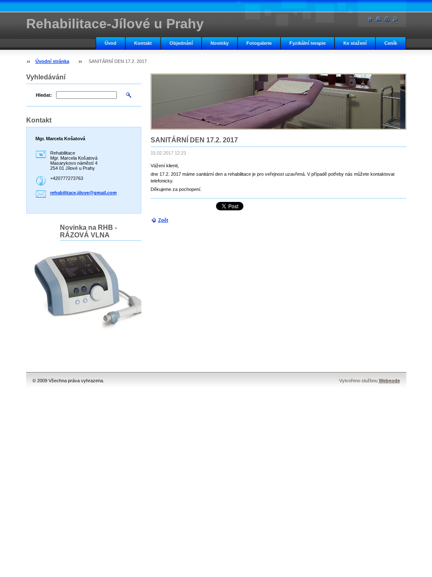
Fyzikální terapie (307, 43)
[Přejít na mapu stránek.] (378, 19)
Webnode (389, 380)
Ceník (390, 43)
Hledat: (44, 95)
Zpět (163, 220)
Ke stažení (355, 43)
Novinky (220, 43)
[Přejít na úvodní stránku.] (370, 19)
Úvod (110, 43)
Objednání (181, 43)
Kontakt (143, 43)
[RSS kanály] (395, 19)
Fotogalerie (259, 43)
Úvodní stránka (52, 61)
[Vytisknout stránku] (386, 19)
